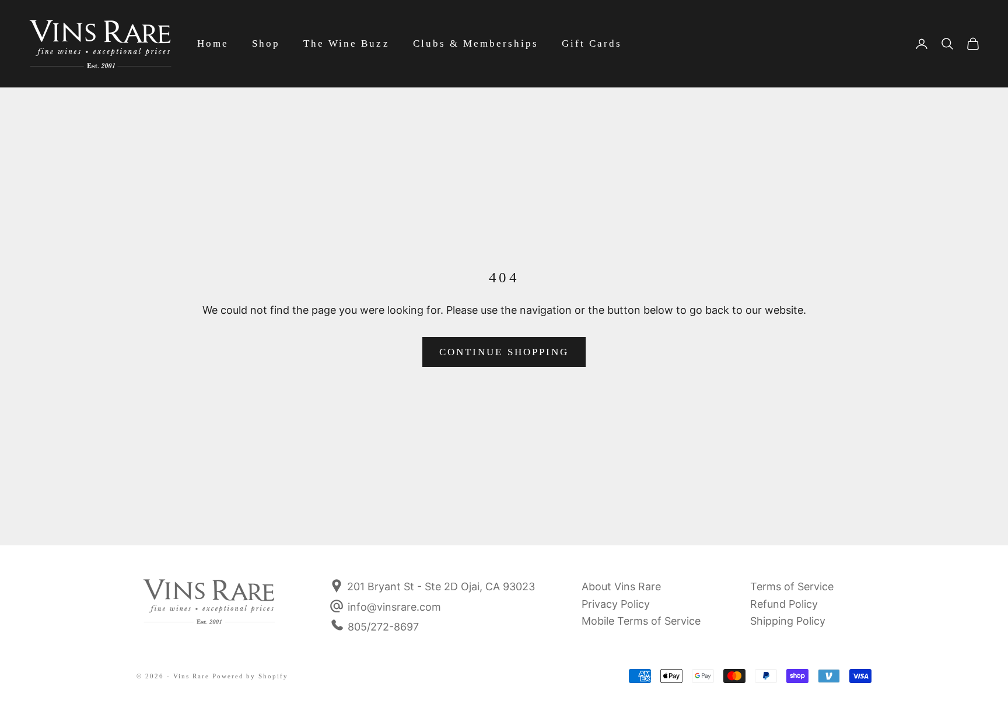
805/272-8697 (383, 627)
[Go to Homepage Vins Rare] (209, 609)
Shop (266, 43)
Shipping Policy (787, 621)
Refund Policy (784, 604)
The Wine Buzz (346, 43)
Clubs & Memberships (475, 43)
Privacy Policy (616, 604)
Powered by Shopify (250, 676)
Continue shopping (504, 352)
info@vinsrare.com (394, 607)
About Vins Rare (621, 586)
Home (213, 43)
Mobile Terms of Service (641, 621)
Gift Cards (592, 43)
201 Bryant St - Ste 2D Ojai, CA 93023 (439, 586)
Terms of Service (792, 586)
